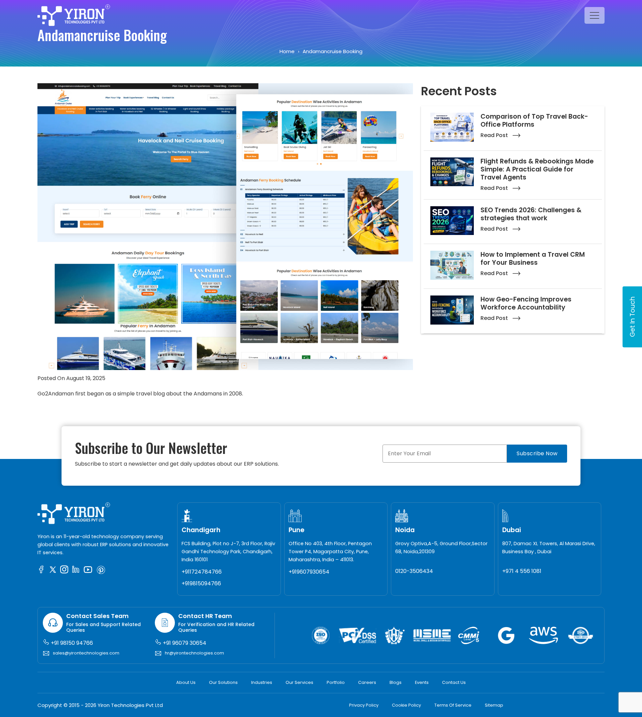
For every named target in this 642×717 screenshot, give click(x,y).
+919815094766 (201, 583)
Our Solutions (223, 682)
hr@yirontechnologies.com (194, 653)
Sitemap (494, 705)
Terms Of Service (452, 705)
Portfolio (336, 682)
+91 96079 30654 (184, 643)
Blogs (396, 682)
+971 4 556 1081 (521, 571)
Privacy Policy (364, 705)
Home (287, 51)
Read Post (494, 135)
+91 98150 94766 (71, 643)
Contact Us (454, 682)
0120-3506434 (414, 571)
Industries (261, 682)
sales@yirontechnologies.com (86, 653)
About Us (186, 682)
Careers (367, 682)
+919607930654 (309, 572)
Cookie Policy (406, 705)
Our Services (299, 682)
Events (422, 682)
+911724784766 (202, 572)
